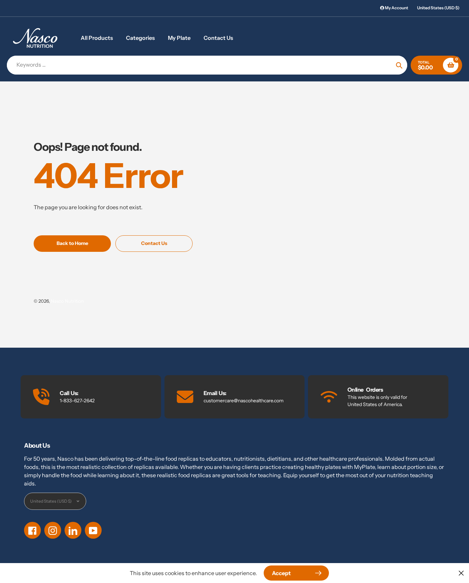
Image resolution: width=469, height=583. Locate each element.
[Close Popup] (461, 573)
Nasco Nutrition (67, 301)
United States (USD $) (438, 7)
